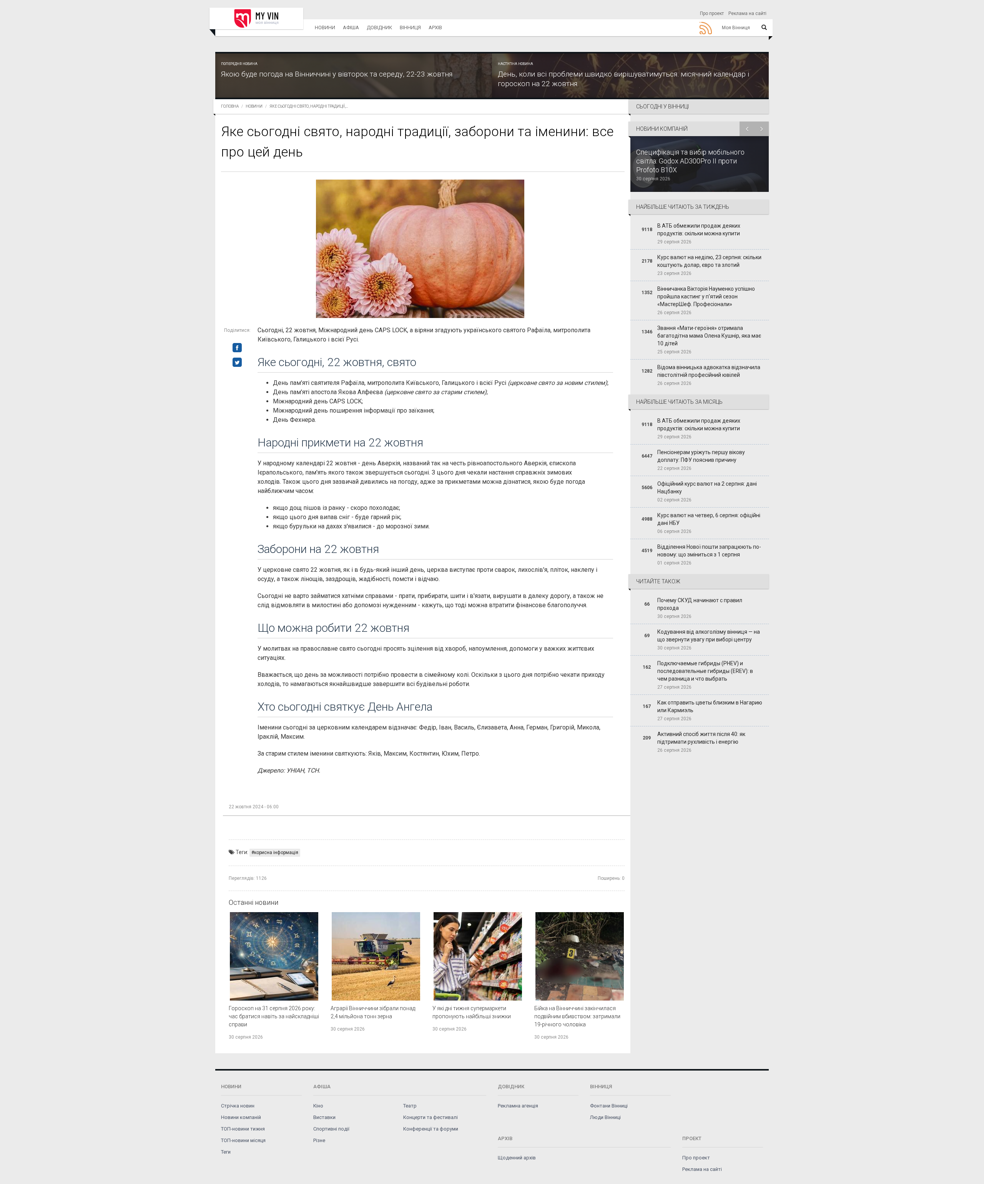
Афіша (351, 27)
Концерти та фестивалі (430, 1117)
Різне (319, 1140)
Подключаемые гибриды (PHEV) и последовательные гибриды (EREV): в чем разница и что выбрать (705, 671)
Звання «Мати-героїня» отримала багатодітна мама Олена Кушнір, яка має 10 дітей (709, 335)
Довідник (379, 27)
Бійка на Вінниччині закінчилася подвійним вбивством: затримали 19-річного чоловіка (577, 1016)
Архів (435, 27)
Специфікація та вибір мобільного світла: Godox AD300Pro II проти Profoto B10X (690, 161)
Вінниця (410, 27)
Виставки (324, 1117)
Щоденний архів (517, 1158)
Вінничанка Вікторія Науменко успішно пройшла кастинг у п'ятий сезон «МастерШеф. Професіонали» (706, 296)
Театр (410, 1106)
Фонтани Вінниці (609, 1106)
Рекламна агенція (518, 1106)
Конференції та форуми (430, 1129)
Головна (230, 106)
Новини (325, 27)
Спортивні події (331, 1129)
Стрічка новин (237, 1106)
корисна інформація (276, 852)
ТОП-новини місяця (243, 1140)
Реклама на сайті (747, 13)
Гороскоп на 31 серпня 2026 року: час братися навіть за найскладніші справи (274, 1016)
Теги (226, 1152)
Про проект (712, 13)
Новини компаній (241, 1117)
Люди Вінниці (605, 1117)
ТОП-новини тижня (243, 1129)
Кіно (318, 1106)
